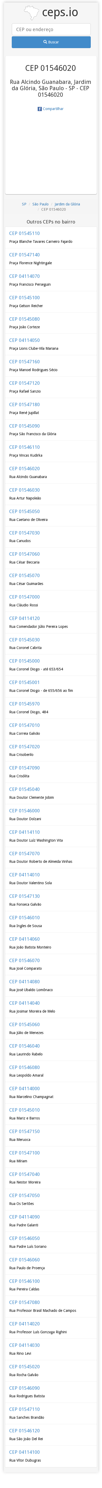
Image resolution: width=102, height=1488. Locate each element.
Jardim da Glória (67, 204)
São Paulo (40, 204)
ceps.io (58, 12)
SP (24, 204)
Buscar (53, 42)
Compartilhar (53, 109)
